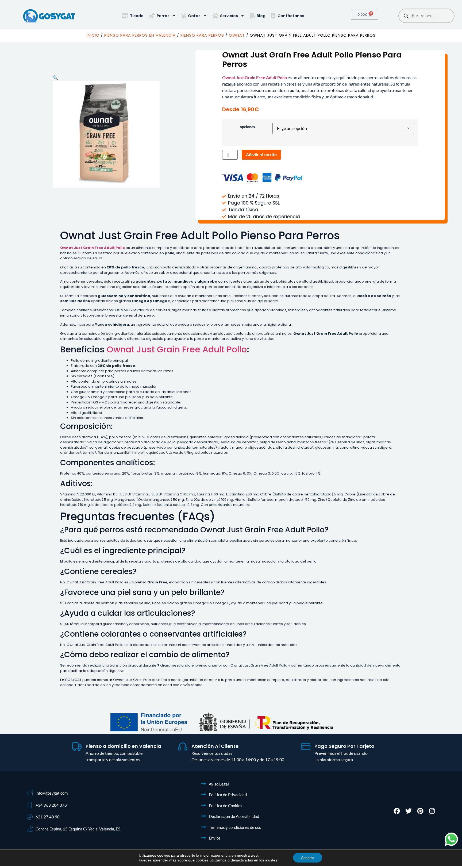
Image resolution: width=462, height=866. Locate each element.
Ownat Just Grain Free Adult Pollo (177, 349)
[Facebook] (397, 811)
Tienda (137, 15)
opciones (247, 127)
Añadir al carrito (261, 154)
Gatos (194, 15)
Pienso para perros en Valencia (140, 35)
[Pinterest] (420, 811)
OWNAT (237, 35)
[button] (55, 77)
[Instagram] (432, 811)
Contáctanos (291, 15)
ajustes (271, 860)
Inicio (93, 35)
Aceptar (307, 858)
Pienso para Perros (202, 35)
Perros (163, 15)
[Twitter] (408, 811)
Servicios (229, 15)
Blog (261, 15)
